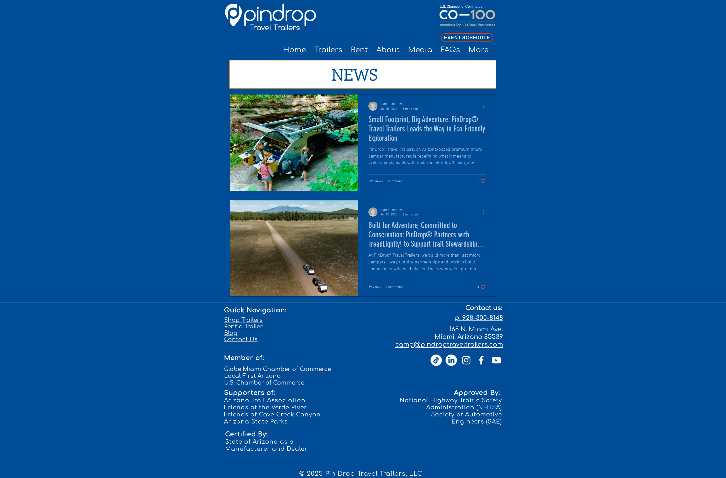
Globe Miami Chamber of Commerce (277, 369)
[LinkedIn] (451, 360)
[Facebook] (481, 360)
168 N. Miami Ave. (476, 329)
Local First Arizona (252, 376)
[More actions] (485, 106)
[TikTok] (436, 360)
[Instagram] (466, 360)
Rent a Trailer (243, 326)
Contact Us (241, 339)
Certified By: (246, 434)
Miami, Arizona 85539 (468, 337)
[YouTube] (496, 360)
